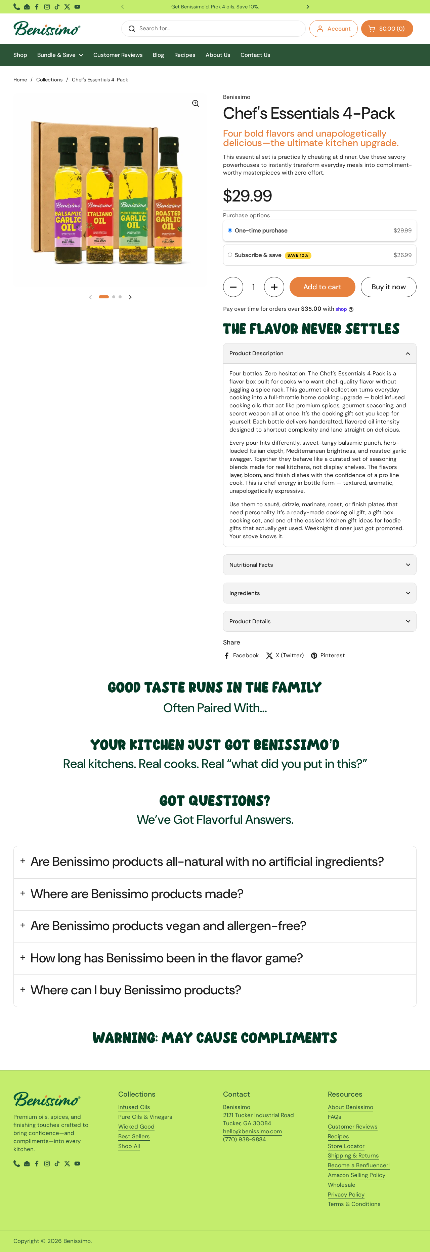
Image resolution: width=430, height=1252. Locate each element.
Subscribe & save (271, 255)
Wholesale (341, 1184)
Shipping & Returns (353, 1155)
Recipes (338, 1136)
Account (339, 28)
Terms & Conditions (354, 1204)
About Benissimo (350, 1107)
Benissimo (77, 1241)
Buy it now (389, 287)
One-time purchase (261, 230)
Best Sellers (134, 1136)
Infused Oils (134, 1107)
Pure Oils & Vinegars (145, 1116)
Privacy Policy (346, 1194)
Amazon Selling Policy (356, 1175)
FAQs (334, 1116)
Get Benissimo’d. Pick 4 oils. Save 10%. (215, 6)
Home (20, 79)
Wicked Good (136, 1126)
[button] (104, 296)
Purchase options (246, 215)
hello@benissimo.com (252, 1131)
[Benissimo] (47, 28)
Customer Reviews (353, 1126)
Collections (49, 79)
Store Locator (346, 1146)
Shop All (129, 1146)
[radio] (230, 230)
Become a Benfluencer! (359, 1165)
